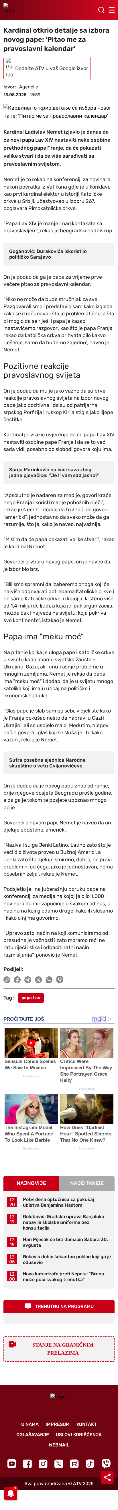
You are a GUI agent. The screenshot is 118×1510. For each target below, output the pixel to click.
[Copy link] (6, 979)
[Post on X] (38, 979)
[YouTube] (11, 1463)
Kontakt (86, 1424)
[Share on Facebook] (17, 979)
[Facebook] (27, 1463)
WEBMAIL (59, 1445)
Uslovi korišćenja (79, 1434)
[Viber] (106, 1464)
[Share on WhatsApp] (49, 979)
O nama (30, 1424)
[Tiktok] (90, 1463)
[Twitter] (58, 1463)
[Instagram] (43, 1463)
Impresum (58, 1424)
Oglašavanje (32, 1434)
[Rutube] (74, 1463)
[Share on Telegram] (28, 979)
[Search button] (101, 10)
